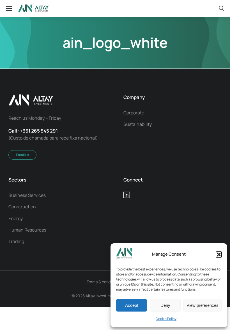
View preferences (203, 305)
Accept (131, 305)
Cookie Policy (166, 318)
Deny (165, 305)
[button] (219, 254)
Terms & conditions (104, 281)
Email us (22, 154)
